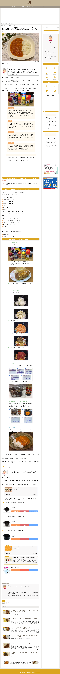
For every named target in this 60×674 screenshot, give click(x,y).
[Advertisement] (30, 15)
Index (49, 114)
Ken (8, 585)
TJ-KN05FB (13, 535)
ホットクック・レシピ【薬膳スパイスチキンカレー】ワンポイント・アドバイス (21, 157)
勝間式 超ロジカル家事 (15, 567)
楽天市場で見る (24, 511)
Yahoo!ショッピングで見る (33, 511)
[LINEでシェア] (8, 603)
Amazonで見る (16, 511)
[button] (57, 27)
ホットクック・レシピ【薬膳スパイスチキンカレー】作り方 (18, 160)
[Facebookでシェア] (4, 603)
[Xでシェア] (3, 603)
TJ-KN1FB (13, 507)
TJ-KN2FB (13, 521)
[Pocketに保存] (6, 603)
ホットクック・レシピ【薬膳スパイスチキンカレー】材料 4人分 (51, 123)
